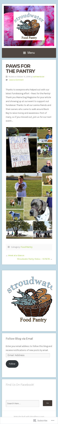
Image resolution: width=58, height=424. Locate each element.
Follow (12, 364)
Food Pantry (26, 247)
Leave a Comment (16, 80)
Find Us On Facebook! (20, 384)
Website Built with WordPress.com (29, 416)
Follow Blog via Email (19, 338)
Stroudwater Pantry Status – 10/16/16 (33, 259)
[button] (21, 150)
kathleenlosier (38, 77)
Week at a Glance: (16, 255)
